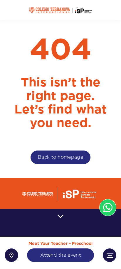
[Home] (60, 10)
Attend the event (60, 255)
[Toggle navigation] (109, 255)
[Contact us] (11, 255)
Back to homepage (60, 157)
